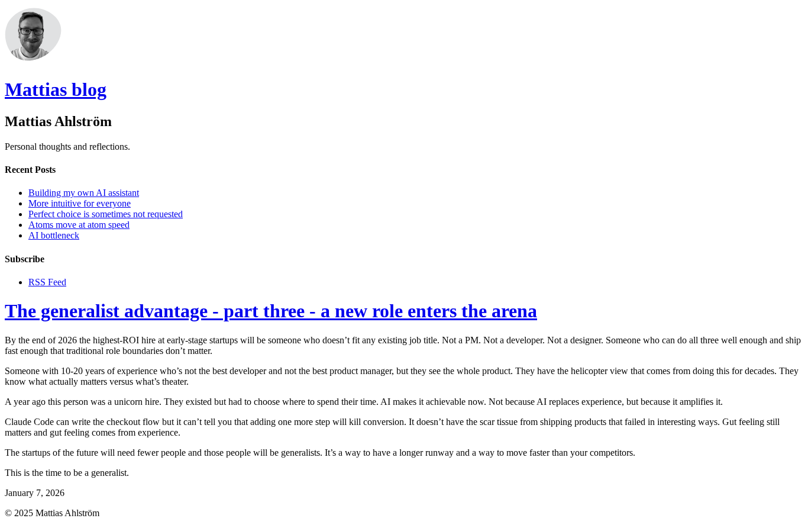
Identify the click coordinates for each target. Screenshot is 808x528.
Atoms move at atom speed (79, 225)
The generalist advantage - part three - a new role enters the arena (271, 310)
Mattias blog (55, 89)
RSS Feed (47, 282)
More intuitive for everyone (79, 203)
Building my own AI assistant (83, 193)
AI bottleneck (53, 235)
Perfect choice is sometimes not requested (105, 214)
